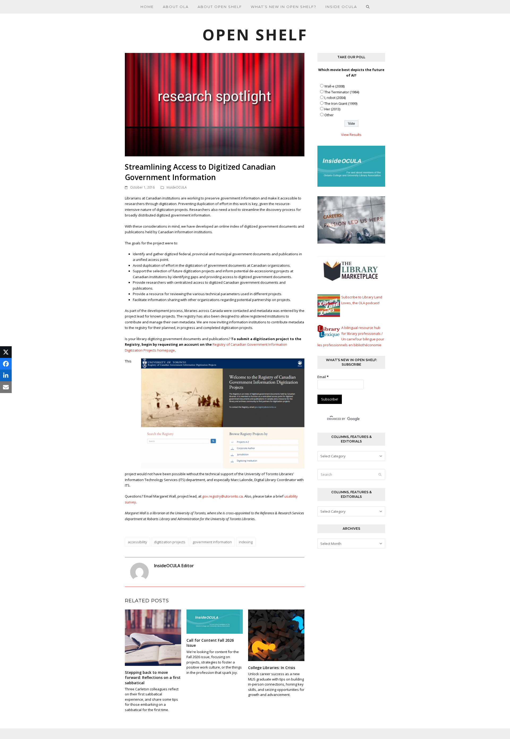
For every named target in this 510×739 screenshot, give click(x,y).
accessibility (137, 542)
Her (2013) (332, 109)
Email (323, 376)
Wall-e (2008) (334, 86)
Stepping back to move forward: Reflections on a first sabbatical (153, 677)
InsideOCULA (177, 187)
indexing (246, 542)
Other (329, 114)
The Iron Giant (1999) (340, 103)
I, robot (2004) (335, 97)
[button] (368, 6)
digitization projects (169, 542)
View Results (351, 134)
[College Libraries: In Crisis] (276, 635)
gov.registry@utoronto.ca (222, 496)
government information (212, 542)
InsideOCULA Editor (174, 566)
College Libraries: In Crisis (271, 667)
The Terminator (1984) (341, 92)
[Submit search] (380, 474)
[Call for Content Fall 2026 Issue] (214, 621)
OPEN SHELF (255, 34)
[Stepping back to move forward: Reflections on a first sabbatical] (153, 637)
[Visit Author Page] (139, 571)
